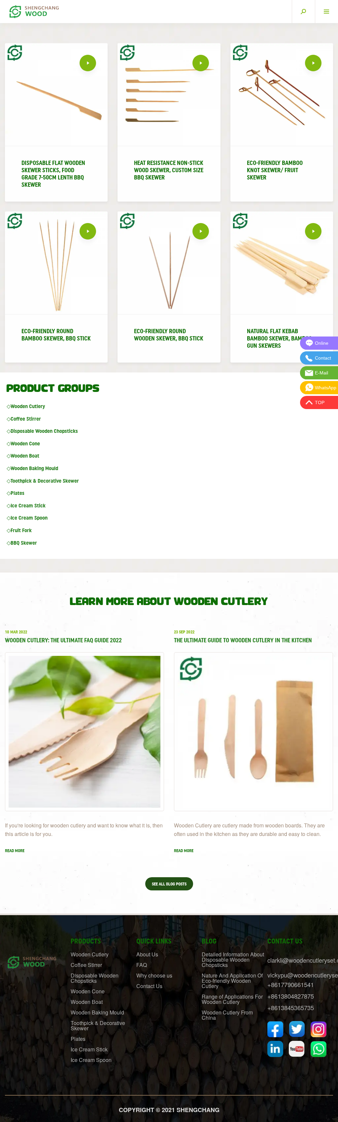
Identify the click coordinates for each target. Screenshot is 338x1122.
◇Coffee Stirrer (24, 419)
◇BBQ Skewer (22, 543)
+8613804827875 (290, 996)
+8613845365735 (290, 1007)
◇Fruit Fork (19, 530)
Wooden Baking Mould (97, 1012)
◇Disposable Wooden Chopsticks (42, 431)
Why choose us (154, 975)
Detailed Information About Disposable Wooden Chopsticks (233, 959)
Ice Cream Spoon (91, 1060)
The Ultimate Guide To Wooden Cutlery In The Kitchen (243, 640)
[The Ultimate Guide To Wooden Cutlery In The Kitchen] (253, 731)
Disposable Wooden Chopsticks (94, 978)
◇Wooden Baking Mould (32, 468)
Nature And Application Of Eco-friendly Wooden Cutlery (232, 981)
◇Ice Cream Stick (26, 505)
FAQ (141, 965)
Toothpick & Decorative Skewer (98, 1025)
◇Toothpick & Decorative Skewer (43, 481)
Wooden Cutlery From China (227, 1015)
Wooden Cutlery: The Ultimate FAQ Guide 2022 (63, 640)
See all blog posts (169, 884)
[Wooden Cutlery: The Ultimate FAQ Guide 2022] (84, 731)
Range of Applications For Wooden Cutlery (232, 999)
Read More (14, 851)
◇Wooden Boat (23, 456)
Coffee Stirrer (86, 965)
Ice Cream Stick (89, 1049)
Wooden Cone (88, 991)
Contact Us (149, 986)
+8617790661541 (290, 984)
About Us (147, 954)
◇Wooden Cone (23, 443)
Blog (209, 941)
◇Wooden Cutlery (26, 406)
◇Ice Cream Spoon (27, 518)
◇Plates (15, 493)
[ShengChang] (33, 9)
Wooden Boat (87, 1002)
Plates (78, 1038)
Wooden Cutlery (90, 954)
